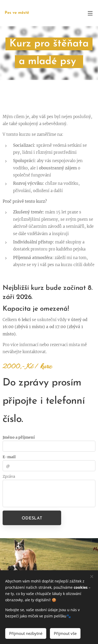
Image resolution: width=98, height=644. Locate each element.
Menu (90, 13)
